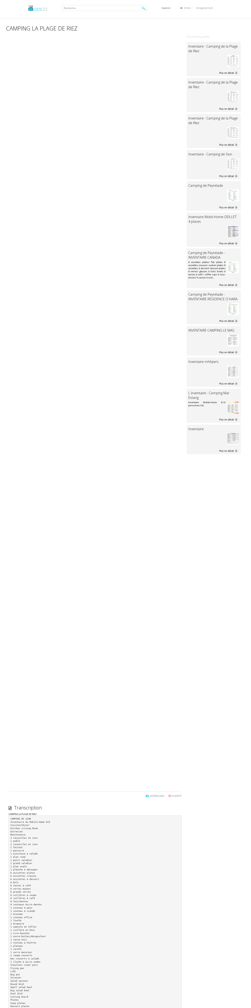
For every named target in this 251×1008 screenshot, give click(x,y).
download (157, 795)
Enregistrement (204, 8)
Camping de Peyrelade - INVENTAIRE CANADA (206, 255)
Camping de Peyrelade (205, 185)
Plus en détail (226, 72)
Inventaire (196, 429)
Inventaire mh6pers (203, 361)
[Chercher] (143, 8)
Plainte (176, 795)
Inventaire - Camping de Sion (210, 154)
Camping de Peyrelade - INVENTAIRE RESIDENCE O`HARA (213, 296)
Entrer (187, 8)
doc (41, 9)
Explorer (166, 8)
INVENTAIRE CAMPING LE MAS (211, 330)
